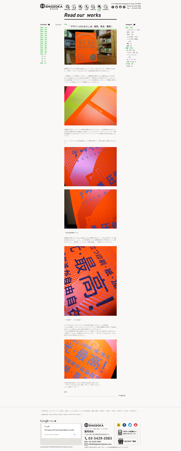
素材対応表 (45, 414)
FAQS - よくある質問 (86, 8)
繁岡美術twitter (116, 7)
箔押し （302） (131, 32)
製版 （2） (129, 43)
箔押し (62, 411)
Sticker (65, 414)
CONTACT (133, 411)
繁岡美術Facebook (112, 7)
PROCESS (45, 411)
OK (75, 434)
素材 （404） (130, 48)
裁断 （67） (130, 46)
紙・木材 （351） (131, 50)
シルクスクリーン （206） (133, 29)
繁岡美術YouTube (120, 7)
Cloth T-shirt (72, 414)
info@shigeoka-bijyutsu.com (98, 444)
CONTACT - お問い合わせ (105, 8)
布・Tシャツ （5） (131, 59)
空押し (67, 411)
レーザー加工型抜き (84, 411)
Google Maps (48, 421)
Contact (124, 7)
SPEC (108, 411)
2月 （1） (43, 58)
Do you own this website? (51, 434)
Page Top (122, 395)
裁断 (96, 411)
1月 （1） (43, 60)
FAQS (113, 411)
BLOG (126, 411)
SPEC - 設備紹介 (80, 8)
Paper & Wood (53, 414)
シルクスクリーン (54, 411)
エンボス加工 (74, 411)
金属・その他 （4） (132, 61)
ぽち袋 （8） (130, 66)
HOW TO (119, 411)
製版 (93, 411)
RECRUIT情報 (127, 441)
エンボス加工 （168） (132, 36)
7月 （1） (43, 56)
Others (79, 414)
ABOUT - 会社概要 (74, 8)
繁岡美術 (51, 7)
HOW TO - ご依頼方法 (93, 8)
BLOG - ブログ (99, 8)
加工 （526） (130, 27)
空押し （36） (130, 34)
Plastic (60, 414)
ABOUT (102, 411)
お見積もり (127, 432)
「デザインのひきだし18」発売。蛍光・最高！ (91, 26)
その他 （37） (130, 64)
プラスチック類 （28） (133, 52)
